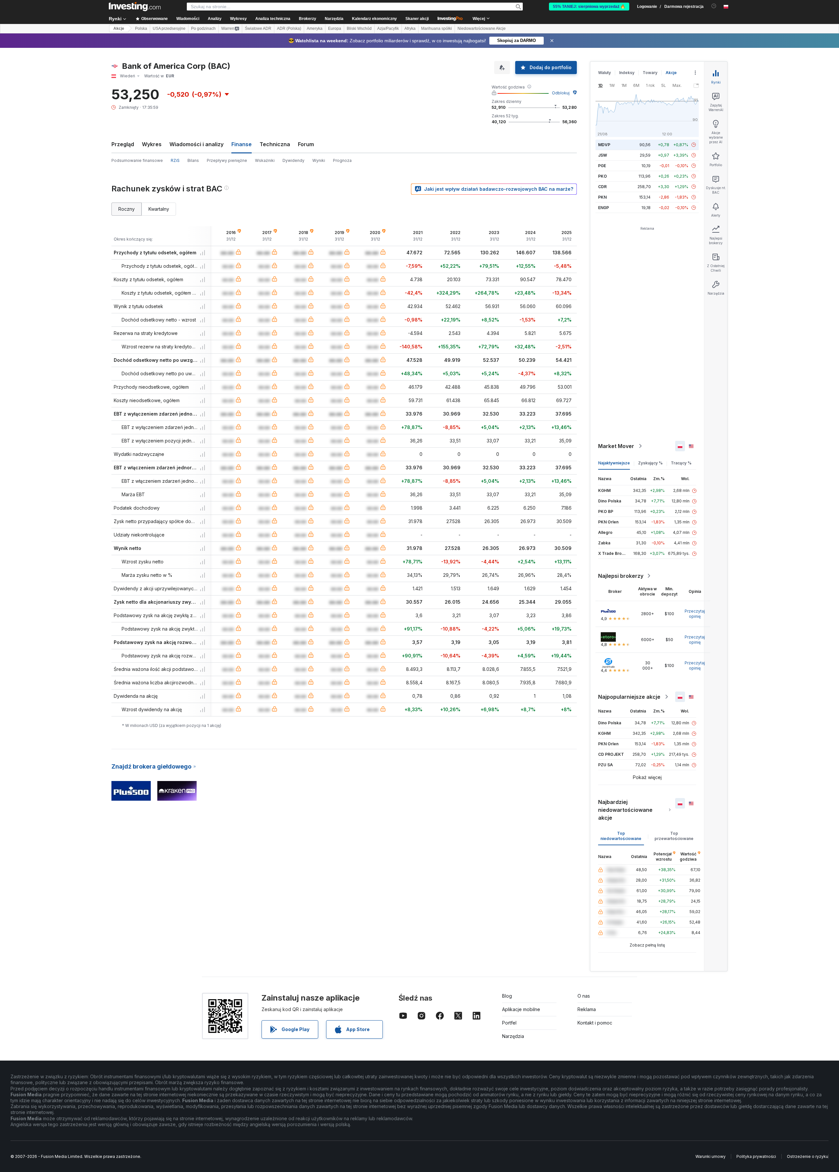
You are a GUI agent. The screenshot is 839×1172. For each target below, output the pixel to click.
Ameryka (314, 28)
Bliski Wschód (359, 28)
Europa (334, 28)
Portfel (509, 1023)
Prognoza (342, 160)
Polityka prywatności (756, 1156)
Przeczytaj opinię (695, 614)
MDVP (604, 144)
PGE (602, 165)
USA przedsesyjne (169, 28)
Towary (650, 72)
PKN (602, 197)
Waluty (604, 72)
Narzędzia (513, 1036)
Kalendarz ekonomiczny (374, 18)
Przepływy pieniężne (227, 160)
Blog (507, 996)
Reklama (586, 1009)
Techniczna (275, 144)
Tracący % (681, 462)
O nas (583, 996)
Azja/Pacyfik (388, 28)
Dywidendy (293, 160)
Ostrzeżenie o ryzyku (807, 1156)
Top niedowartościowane (620, 836)
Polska (141, 28)
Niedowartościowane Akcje (482, 28)
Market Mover (616, 446)
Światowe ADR (258, 28)
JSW (602, 155)
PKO (602, 176)
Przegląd (122, 144)
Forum (306, 144)
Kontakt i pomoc (594, 1023)
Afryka (410, 28)
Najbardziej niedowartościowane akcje (625, 810)
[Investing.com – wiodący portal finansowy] (135, 6)
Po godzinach (203, 28)
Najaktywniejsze (614, 462)
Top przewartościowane (673, 836)
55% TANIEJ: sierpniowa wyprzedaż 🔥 (589, 6)
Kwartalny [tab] (158, 209)
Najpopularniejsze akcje (629, 696)
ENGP (603, 207)
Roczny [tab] (126, 209)
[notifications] (714, 6)
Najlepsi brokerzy (620, 576)
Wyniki (318, 160)
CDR (602, 186)
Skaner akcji (417, 18)
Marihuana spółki (436, 28)
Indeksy (626, 72)
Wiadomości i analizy (196, 144)
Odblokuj (561, 92)
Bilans (193, 160)
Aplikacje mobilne (521, 1009)
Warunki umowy (710, 1156)
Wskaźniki (265, 160)
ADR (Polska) (289, 28)
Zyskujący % (650, 462)
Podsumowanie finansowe (137, 160)
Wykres (152, 144)
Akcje (118, 28)
